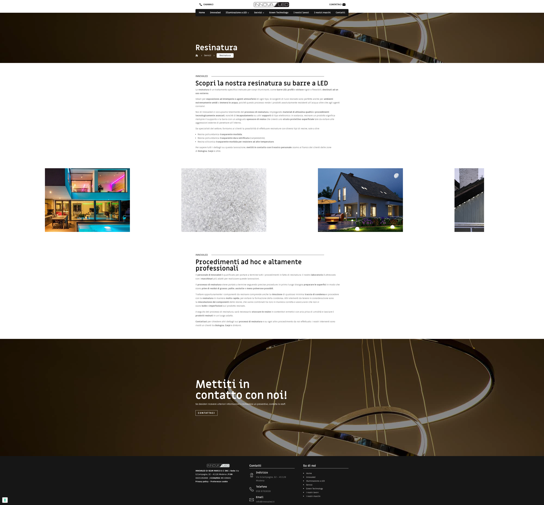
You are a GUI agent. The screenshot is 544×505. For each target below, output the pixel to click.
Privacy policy (202, 481)
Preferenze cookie (219, 481)
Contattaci (206, 412)
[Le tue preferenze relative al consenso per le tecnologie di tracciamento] (5, 500)
